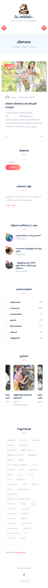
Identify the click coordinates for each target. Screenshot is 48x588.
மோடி (26, 533)
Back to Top (25, 581)
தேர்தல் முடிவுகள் (23, 489)
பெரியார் (23, 518)
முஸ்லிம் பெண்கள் (13, 533)
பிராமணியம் (11, 518)
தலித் (25, 484)
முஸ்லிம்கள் (27, 528)
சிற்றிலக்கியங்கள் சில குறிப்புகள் (22, 396)
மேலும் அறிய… (11, 205)
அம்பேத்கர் (35, 440)
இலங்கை (10, 460)
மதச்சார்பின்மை (26, 523)
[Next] (26, 411)
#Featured (11, 440)
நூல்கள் (13, 320)
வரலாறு (22, 538)
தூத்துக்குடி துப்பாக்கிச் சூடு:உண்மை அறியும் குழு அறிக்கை (26, 265)
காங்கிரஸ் (10, 470)
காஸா (20, 474)
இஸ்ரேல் (21, 460)
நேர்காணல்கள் (16, 326)
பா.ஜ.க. (33, 504)
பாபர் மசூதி (25, 509)
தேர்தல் (10, 489)
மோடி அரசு (11, 538)
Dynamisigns (20, 552)
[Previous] (22, 411)
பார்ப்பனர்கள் (11, 514)
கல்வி (35, 465)
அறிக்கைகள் (15, 302)
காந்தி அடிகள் (33, 470)
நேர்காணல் (11, 504)
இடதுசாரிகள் (12, 450)
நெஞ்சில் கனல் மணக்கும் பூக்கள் (18, 499)
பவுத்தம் (23, 504)
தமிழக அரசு (21, 479)
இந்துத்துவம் (33, 455)
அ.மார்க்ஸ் (23, 440)
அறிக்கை (10, 445)
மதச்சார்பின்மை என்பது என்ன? (28, 235)
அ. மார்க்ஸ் (24, 16)
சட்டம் (9, 479)
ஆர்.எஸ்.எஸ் (23, 445)
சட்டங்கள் (30, 474)
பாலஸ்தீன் (24, 514)
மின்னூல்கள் (15, 338)
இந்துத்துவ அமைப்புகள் (15, 455)
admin (13, 97)
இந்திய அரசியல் (27, 450)
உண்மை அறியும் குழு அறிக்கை (17, 465)
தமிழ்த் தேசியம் (12, 484)
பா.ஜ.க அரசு (11, 509)
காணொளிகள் (16, 314)
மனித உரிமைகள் (12, 528)
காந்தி (21, 470)
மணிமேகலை (11, 523)
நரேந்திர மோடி (12, 494)
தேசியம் (34, 484)
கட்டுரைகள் (10, 66)
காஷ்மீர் (10, 474)
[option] (24, 385)
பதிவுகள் (13, 332)
